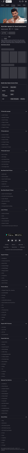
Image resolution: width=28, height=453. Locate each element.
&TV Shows (4, 157)
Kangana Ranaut (5, 411)
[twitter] (15, 241)
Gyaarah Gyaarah (5, 347)
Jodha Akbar (4, 175)
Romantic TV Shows (5, 138)
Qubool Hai (4, 184)
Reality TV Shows (5, 145)
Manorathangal (5, 350)
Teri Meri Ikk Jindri (5, 187)
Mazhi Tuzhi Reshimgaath (7, 194)
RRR (2, 320)
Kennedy (3, 296)
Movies (19, 5)
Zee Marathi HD (5, 335)
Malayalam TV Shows (6, 125)
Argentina (4, 438)
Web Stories (4, 424)
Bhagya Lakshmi (5, 219)
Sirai (3, 308)
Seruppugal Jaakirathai (6, 355)
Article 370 (4, 313)
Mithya (3, 367)
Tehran (3, 298)
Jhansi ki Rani (4, 264)
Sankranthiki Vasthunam (6, 301)
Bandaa (3, 318)
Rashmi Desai (4, 414)
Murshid (3, 345)
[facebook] (8, 241)
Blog (3, 421)
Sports (7, 5)
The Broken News (5, 360)
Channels (6, 245)
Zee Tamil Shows (5, 165)
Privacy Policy (5, 248)
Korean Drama (5, 281)
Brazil (3, 443)
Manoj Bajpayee (5, 394)
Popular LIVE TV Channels (6, 324)
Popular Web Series (5, 339)
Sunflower (4, 372)
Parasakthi (4, 315)
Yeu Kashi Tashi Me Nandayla (7, 197)
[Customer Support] (23, 1)
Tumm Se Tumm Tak (6, 261)
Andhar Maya (4, 352)
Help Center (20, 245)
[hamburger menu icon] (26, 1)
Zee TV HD (4, 330)
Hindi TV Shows (5, 116)
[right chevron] (2, 58)
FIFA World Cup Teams (6, 428)
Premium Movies (4, 287)
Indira (3, 279)
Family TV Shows (5, 140)
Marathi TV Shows (5, 118)
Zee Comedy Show (5, 221)
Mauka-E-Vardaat (5, 224)
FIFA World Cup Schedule (6, 431)
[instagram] (11, 241)
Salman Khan (4, 392)
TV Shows (13, 5)
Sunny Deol (4, 401)
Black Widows (4, 362)
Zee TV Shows (4, 155)
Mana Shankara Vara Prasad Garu (8, 303)
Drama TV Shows (5, 135)
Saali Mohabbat (5, 293)
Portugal (3, 446)
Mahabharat (4, 259)
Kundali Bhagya (5, 269)
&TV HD (3, 333)
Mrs (3, 306)
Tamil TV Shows (5, 120)
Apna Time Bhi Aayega (6, 180)
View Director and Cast (5, 45)
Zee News (4, 328)
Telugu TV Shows (5, 123)
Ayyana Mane (4, 343)
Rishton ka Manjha (5, 214)
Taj (2, 369)
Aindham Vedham (5, 357)
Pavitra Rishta (4, 182)
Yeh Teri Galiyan (5, 177)
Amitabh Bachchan (5, 409)
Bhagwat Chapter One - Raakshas (8, 291)
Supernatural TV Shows (6, 148)
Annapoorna (4, 276)
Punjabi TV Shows (5, 128)
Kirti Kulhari (4, 406)
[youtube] (19, 241)
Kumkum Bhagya (5, 266)
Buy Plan (9, 1)
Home (2, 5)
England (3, 441)
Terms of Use (13, 248)
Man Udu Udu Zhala (6, 202)
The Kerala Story (5, 310)
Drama (5, 39)
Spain (3, 436)
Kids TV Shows (4, 283)
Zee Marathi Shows (5, 160)
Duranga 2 (4, 365)
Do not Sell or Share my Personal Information (13, 250)
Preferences (22, 248)
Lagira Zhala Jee (5, 199)
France (3, 433)
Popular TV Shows (4, 255)
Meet (3, 216)
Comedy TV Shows (5, 143)
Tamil (9, 37)
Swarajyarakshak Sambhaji (7, 207)
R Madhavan (4, 384)
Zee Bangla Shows (5, 167)
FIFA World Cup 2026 (6, 426)
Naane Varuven (4, 30)
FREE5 (24, 5)
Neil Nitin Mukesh (5, 404)
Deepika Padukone (5, 389)
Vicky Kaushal (4, 399)
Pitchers (3, 377)
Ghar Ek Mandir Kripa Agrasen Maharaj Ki (10, 226)
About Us (13, 245)
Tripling (3, 374)
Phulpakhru (4, 204)
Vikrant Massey (5, 387)
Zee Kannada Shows (6, 162)
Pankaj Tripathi (5, 397)
